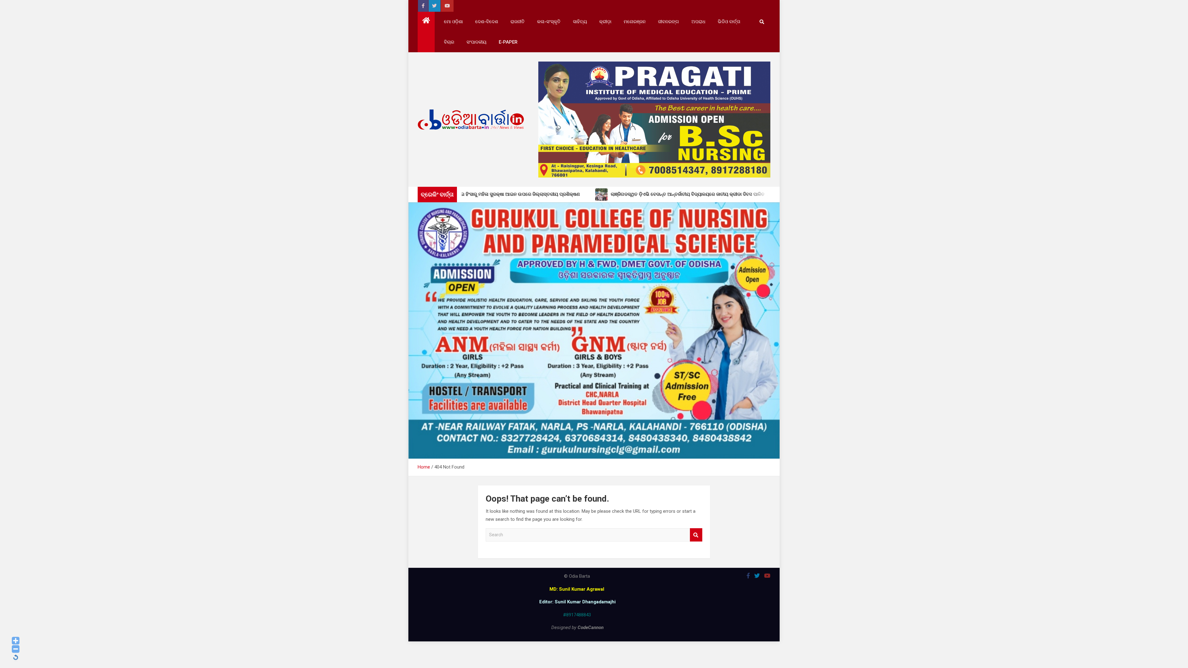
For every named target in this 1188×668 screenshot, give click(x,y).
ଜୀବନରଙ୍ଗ (668, 21)
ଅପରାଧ (698, 21)
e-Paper (508, 42)
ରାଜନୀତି (517, 21)
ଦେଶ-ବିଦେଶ (486, 21)
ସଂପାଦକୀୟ (476, 42)
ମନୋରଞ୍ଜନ (635, 21)
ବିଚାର (449, 42)
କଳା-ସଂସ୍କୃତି (549, 21)
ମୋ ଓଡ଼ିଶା (453, 21)
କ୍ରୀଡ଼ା (605, 21)
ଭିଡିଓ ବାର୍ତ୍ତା (729, 21)
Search (696, 535)
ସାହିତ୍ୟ (580, 21)
